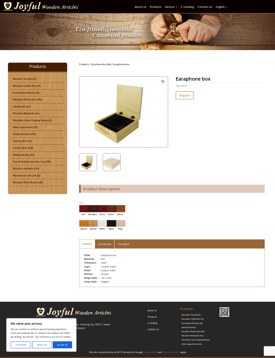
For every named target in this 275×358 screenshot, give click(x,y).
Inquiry (184, 95)
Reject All (42, 344)
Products (155, 7)
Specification (104, 243)
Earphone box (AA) (101, 64)
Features (87, 243)
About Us (140, 7)
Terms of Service (171, 352)
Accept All (62, 344)
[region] (41, 335)
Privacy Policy (150, 352)
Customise (20, 344)
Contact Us (204, 7)
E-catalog (187, 7)
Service (169, 7)
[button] (163, 81)
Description (124, 243)
